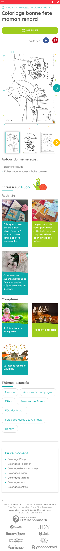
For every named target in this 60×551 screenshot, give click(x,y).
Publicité (38, 504)
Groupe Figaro (45, 510)
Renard (9, 428)
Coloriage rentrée (18, 486)
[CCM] (16, 527)
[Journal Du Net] (44, 527)
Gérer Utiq (13, 510)
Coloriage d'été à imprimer (23, 468)
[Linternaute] (16, 533)
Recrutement (50, 504)
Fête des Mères (14, 410)
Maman (10, 392)
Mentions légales (28, 510)
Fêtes (8, 401)
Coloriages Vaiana (18, 477)
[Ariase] (16, 547)
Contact (28, 504)
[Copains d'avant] (16, 540)
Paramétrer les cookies (41, 507)
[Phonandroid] (44, 547)
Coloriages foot (16, 482)
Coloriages (23, 7)
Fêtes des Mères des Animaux (23, 419)
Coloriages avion (17, 473)
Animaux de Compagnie (38, 392)
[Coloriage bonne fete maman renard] (12, 142)
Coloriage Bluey (17, 459)
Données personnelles (18, 507)
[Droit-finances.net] (44, 534)
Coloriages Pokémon (20, 463)
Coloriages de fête (42, 7)
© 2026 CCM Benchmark (30, 513)
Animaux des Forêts (32, 401)
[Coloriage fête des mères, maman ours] (30, 142)
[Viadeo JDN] (44, 540)
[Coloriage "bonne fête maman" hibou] (47, 142)
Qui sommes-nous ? (13, 504)
